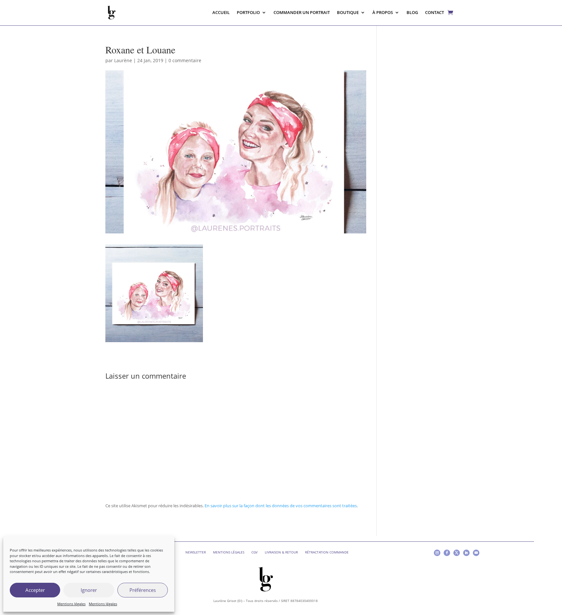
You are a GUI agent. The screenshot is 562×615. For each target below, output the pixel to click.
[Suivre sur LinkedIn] (466, 553)
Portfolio (248, 12)
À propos (382, 12)
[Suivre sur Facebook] (447, 553)
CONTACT (434, 12)
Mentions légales (71, 603)
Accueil (221, 12)
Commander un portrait (302, 12)
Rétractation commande (327, 552)
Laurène (123, 60)
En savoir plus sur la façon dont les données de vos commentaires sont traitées (281, 506)
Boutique (348, 12)
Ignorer (89, 590)
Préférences (142, 590)
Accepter (35, 590)
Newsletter (195, 552)
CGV (254, 552)
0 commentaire (184, 60)
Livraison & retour (281, 552)
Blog (412, 12)
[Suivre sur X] (456, 553)
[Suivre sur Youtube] (476, 553)
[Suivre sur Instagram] (437, 553)
